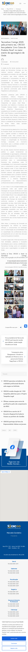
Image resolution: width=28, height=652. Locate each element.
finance (4, 430)
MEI (9, 430)
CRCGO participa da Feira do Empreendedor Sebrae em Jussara (15, 423)
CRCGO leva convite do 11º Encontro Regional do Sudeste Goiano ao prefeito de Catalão (14, 414)
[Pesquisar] (14, 374)
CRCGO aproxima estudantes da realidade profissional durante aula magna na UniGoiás (14, 383)
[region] (14, 635)
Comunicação (4, 62)
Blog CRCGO (10, 9)
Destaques (18, 9)
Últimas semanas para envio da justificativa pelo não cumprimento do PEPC (15, 403)
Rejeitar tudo (14, 648)
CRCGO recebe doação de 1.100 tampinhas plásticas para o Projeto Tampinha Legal (15, 393)
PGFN (15, 430)
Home (2, 9)
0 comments (6, 64)
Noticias (14, 38)
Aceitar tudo (14, 638)
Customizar (14, 643)
